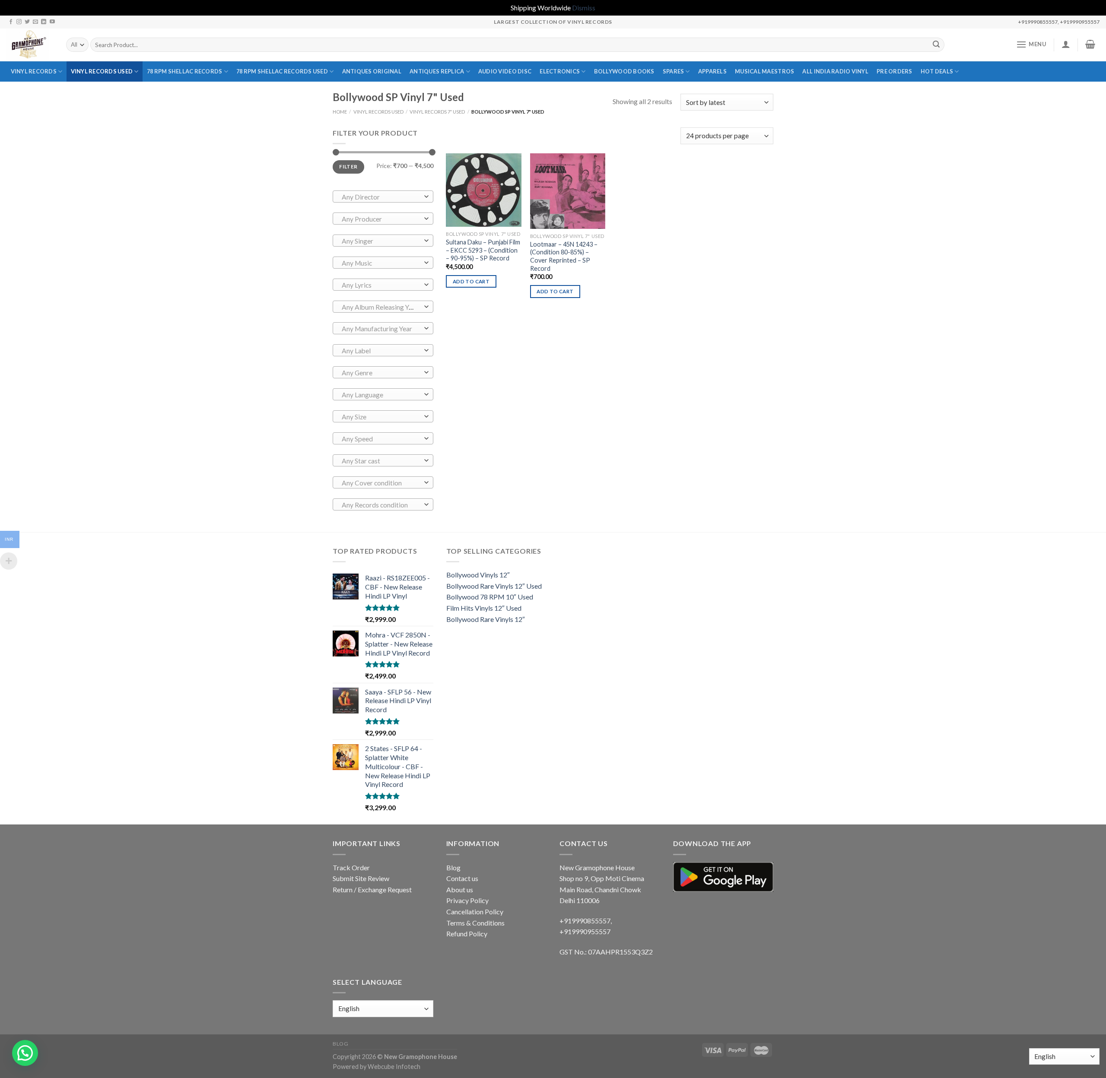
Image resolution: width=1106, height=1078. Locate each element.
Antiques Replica (437, 71)
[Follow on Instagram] (19, 22)
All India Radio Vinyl (835, 71)
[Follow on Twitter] (27, 22)
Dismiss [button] (583, 7)
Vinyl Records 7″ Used (437, 111)
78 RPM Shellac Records (184, 71)
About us (459, 889)
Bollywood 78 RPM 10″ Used (489, 597)
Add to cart (471, 281)
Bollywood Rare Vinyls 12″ (485, 619)
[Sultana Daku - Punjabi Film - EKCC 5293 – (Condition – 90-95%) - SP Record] (483, 190)
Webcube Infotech (394, 1066)
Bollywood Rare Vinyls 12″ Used (494, 586)
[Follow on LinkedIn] (43, 22)
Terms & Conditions (475, 923)
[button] (25, 1053)
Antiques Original (371, 71)
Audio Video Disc (504, 71)
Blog (453, 867)
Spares (673, 71)
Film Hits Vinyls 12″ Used (483, 608)
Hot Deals (937, 71)
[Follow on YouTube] (52, 22)
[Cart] (1090, 44)
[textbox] (380, 197)
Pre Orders (894, 71)
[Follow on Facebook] (10, 22)
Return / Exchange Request (372, 889)
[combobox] (383, 196)
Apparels (712, 71)
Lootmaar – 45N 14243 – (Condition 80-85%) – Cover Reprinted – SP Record (563, 256)
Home (340, 111)
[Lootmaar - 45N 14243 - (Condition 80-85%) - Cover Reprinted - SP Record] (568, 191)
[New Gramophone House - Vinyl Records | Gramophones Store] (29, 45)
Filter (348, 166)
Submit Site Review (361, 878)
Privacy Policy (467, 900)
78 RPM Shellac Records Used (282, 71)
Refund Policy (466, 933)
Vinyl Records (34, 71)
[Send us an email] (35, 22)
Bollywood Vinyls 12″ (478, 575)
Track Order (351, 867)
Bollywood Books (624, 71)
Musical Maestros (764, 71)
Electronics (560, 71)
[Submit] (936, 45)
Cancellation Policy (474, 911)
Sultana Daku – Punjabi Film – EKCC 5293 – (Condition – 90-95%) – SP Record (483, 250)
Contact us (462, 878)
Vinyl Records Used (102, 71)
